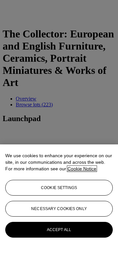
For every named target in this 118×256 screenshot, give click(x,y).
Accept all (59, 229)
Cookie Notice (82, 168)
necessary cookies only (59, 208)
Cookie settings (59, 187)
